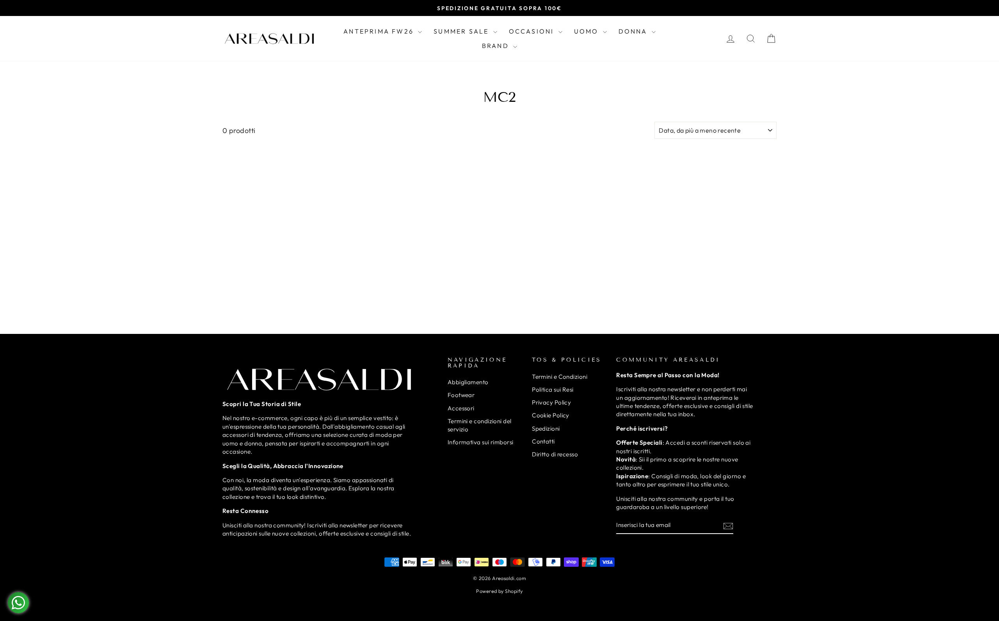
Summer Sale (462, 31)
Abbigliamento (468, 382)
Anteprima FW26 (379, 31)
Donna (634, 31)
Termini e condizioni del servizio (480, 425)
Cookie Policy (550, 415)
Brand (496, 46)
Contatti (543, 441)
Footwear (461, 395)
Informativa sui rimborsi (481, 442)
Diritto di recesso (555, 454)
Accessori (461, 408)
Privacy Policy (551, 402)
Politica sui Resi (553, 389)
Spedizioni (546, 428)
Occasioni (532, 31)
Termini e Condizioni (559, 376)
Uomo (587, 31)
